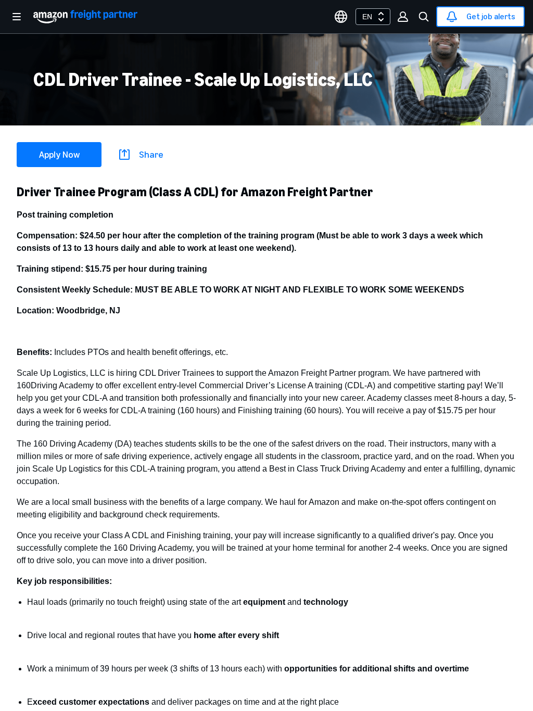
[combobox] (373, 16)
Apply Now (59, 154)
